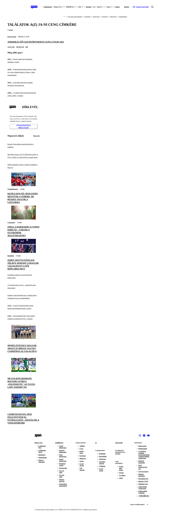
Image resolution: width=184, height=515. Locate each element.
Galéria (117, 7)
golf (26, 47)
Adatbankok (48, 7)
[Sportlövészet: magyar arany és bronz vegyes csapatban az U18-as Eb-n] (23, 338)
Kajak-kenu (82, 452)
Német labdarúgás (62, 460)
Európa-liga (63, 468)
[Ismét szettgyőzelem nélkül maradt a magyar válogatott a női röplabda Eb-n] (23, 252)
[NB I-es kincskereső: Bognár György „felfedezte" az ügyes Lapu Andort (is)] (23, 371)
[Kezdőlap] (34, 7)
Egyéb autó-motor (121, 468)
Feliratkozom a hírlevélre (23, 126)
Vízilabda (102, 466)
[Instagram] (140, 435)
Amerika (88, 7)
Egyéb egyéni (11, 37)
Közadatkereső (143, 479)
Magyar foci (38, 443)
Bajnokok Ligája (62, 464)
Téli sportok (82, 469)
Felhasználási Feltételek (142, 492)
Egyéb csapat (101, 469)
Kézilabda (102, 454)
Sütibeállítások (144, 496)
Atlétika (82, 446)
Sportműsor (87, 16)
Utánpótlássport (123, 16)
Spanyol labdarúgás (62, 451)
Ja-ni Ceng (11, 47)
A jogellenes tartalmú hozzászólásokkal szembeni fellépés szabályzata (144, 455)
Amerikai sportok (102, 462)
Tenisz (82, 461)
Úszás (81, 449)
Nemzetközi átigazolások (63, 485)
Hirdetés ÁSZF (143, 481)
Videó (121, 478)
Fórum (121, 473)
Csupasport (105, 16)
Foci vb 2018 (61, 471)
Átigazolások (42, 457)
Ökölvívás (83, 458)
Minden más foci (61, 480)
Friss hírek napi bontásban (75, 16)
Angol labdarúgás (62, 447)
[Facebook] (144, 435)
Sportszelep (119, 443)
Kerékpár (83, 456)
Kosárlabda (103, 456)
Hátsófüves (41, 455)
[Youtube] (148, 435)
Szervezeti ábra (143, 471)
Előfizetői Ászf (143, 484)
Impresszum (142, 446)
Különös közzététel (141, 475)
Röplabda (10, 256)
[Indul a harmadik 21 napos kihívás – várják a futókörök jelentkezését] (23, 219)
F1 (94, 7)
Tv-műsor (122, 475)
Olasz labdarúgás (62, 455)
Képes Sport (96, 16)
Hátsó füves (113, 16)
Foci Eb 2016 (61, 476)
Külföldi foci (59, 443)
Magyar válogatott (41, 461)
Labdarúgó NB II (42, 451)
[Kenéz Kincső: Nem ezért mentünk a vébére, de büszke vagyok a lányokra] (23, 185)
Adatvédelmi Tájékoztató (142, 487)
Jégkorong (102, 459)
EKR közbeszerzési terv (142, 467)
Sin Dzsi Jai (20, 47)
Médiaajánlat (142, 449)
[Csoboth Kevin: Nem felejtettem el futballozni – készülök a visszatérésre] (23, 407)
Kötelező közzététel (141, 462)
